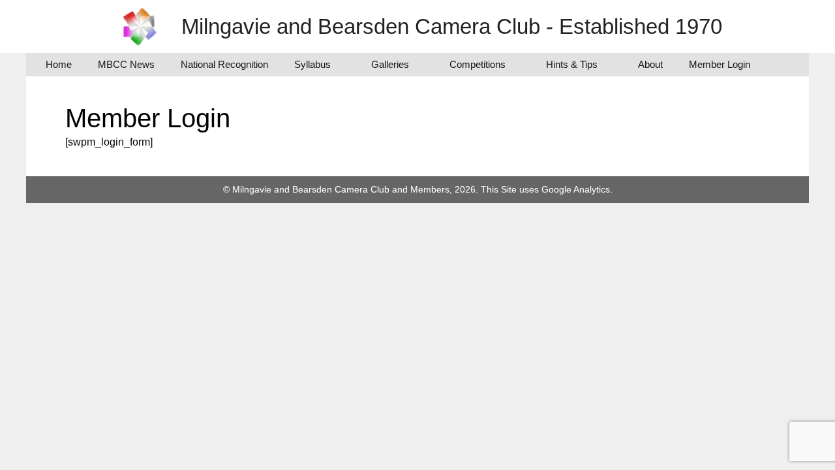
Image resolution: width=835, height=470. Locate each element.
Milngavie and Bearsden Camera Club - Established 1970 (451, 26)
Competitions (477, 64)
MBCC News (126, 64)
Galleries (390, 64)
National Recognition (224, 64)
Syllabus (312, 64)
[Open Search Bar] (782, 64)
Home (59, 64)
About (650, 64)
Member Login (719, 64)
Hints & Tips (572, 64)
